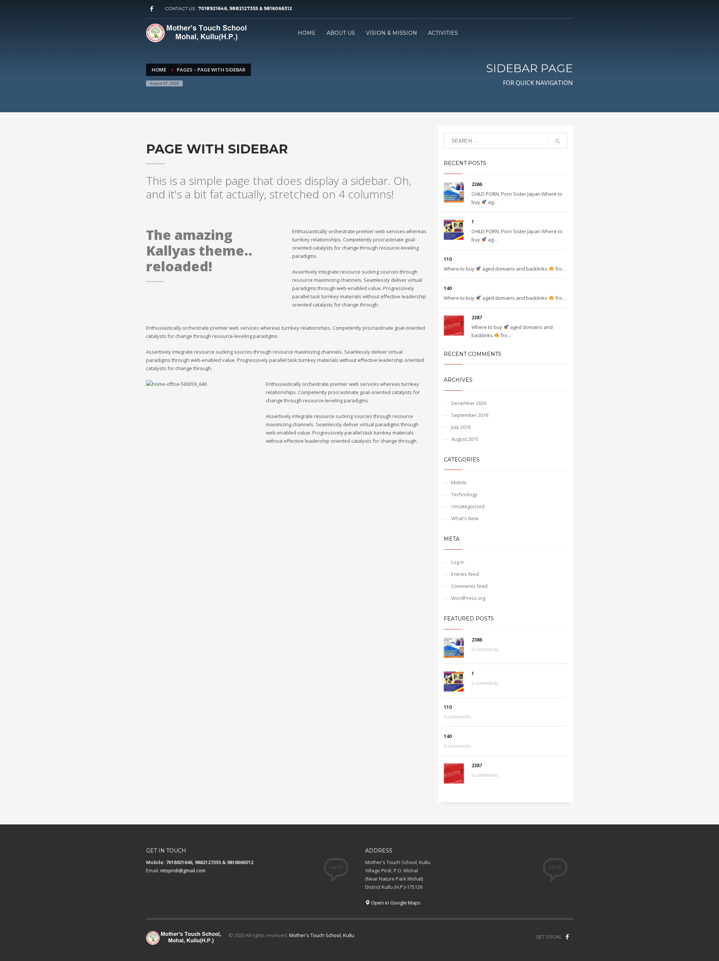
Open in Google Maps (395, 902)
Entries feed (465, 574)
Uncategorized (468, 506)
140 (448, 288)
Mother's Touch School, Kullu (321, 935)
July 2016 (461, 427)
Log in (457, 562)
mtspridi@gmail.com (183, 870)
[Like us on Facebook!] (567, 936)
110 (448, 259)
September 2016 (469, 415)
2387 (476, 317)
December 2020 (468, 403)
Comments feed (469, 586)
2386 (476, 184)
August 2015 (465, 439)
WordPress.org (468, 598)
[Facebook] (151, 8)
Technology (464, 494)
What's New (464, 518)
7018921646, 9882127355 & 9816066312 (245, 8)
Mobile (459, 482)
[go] (557, 141)
